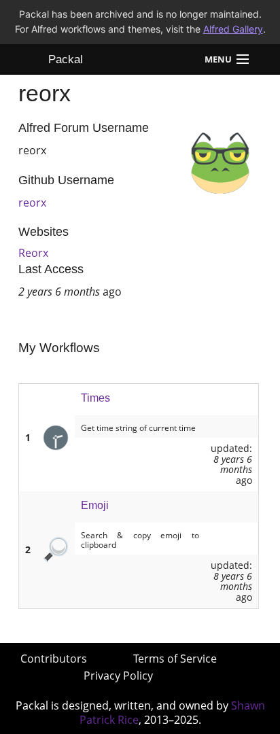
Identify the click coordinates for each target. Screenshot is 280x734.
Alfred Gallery (233, 29)
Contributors (53, 658)
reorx (32, 202)
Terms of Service (175, 658)
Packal (65, 59)
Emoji (95, 505)
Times (95, 398)
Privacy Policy (118, 675)
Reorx (33, 252)
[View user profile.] (220, 161)
